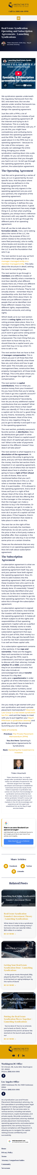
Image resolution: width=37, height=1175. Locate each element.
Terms (4, 1156)
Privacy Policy (7, 1152)
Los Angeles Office (10, 1081)
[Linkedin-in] (23, 1055)
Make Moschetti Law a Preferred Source (18, 841)
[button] (18, 18)
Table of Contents (9, 730)
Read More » (10, 934)
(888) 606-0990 (14, 1072)
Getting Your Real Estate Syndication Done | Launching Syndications (18, 968)
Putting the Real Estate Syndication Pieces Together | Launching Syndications (18, 1019)
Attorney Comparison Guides (12, 1160)
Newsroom (5, 1168)
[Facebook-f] (18, 1055)
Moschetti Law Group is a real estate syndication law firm (18, 712)
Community (6, 1164)
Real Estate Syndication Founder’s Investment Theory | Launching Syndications (18, 916)
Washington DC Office (11, 1063)
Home (3, 1148)
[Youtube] (13, 1055)
